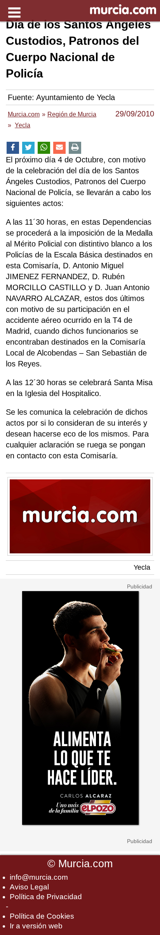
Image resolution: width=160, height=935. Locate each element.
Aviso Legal (29, 887)
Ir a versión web (36, 926)
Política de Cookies (42, 916)
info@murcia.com (39, 877)
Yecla (142, 567)
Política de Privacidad (46, 897)
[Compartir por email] (59, 148)
